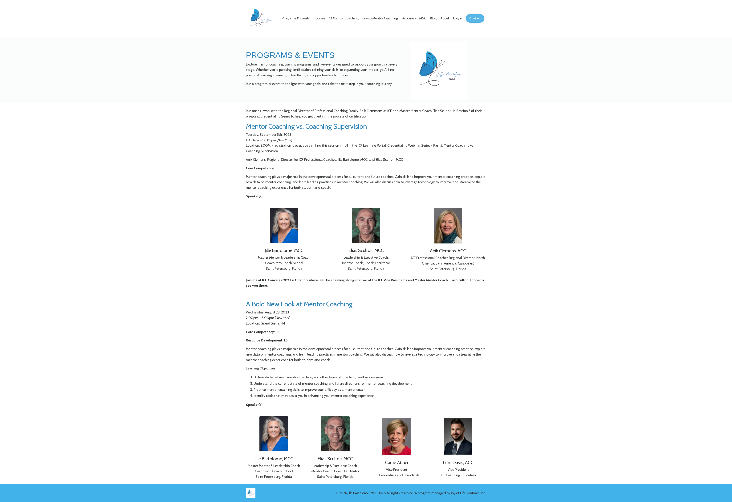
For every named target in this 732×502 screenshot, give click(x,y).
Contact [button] (475, 18)
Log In (457, 18)
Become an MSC (414, 18)
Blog (433, 18)
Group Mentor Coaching (380, 18)
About (444, 18)
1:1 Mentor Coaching (344, 18)
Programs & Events (296, 18)
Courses (319, 18)
